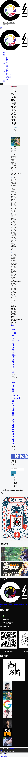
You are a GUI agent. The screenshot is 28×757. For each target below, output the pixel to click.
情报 (15, 127)
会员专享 (5, 24)
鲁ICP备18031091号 (6, 750)
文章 (4, 63)
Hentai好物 (6, 71)
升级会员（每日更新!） (9, 23)
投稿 (1, 83)
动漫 (4, 55)
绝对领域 (11, 748)
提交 (13, 474)
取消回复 (13, 472)
